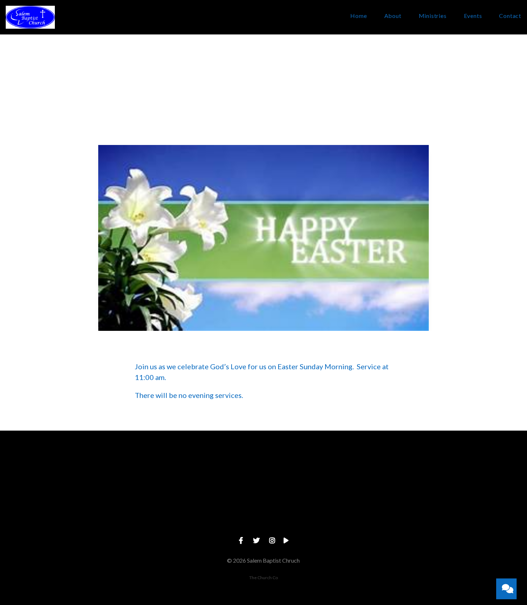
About (393, 16)
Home (358, 16)
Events (473, 16)
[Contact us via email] (110, 470)
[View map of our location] (315, 470)
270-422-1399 (212, 510)
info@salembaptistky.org (109, 510)
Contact (510, 16)
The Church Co (263, 577)
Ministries (433, 16)
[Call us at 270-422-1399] (212, 470)
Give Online (417, 510)
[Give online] (417, 470)
